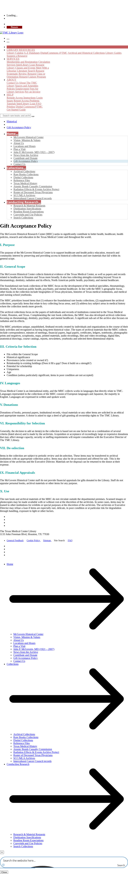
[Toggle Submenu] (17, 134)
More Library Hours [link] (16, 18)
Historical (12, 121)
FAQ (70, 540)
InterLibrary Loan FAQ (28, 103)
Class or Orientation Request (26, 75)
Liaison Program (37, 76)
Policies (11, 88)
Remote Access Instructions (21, 97)
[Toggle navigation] (8, 39)
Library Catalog (15, 52)
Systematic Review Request (22, 73)
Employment (22, 88)
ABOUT (11, 79)
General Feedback (15, 540)
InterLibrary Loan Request (30, 64)
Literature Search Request (30, 70)
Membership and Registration (22, 61)
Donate (14, 27)
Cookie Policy (34, 540)
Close (4, 872)
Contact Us (12, 82)
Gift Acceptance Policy (19, 127)
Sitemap (47, 540)
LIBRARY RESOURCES (21, 49)
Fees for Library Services (22, 90)
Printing (11, 106)
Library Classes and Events (21, 67)
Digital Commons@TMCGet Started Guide (25, 108)
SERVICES (13, 58)
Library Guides (114, 52)
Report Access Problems (26, 100)
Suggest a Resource (17, 55)
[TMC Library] (11, 32)
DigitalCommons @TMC (53, 52)
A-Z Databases (32, 52)
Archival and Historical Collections (86, 52)
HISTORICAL (15, 46)
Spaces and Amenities (26, 85)
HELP (10, 94)
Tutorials (11, 103)
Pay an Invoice (32, 91)
